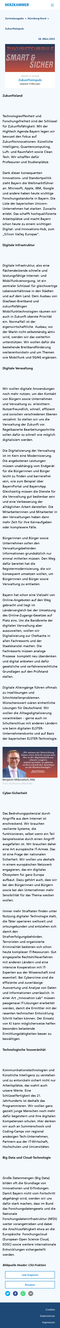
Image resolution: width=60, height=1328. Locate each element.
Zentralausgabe (14, 18)
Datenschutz (47, 1315)
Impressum (48, 1322)
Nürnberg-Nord (37, 18)
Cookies (50, 1309)
